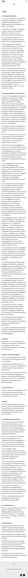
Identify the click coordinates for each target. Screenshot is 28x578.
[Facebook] (21, 575)
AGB (14, 569)
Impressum (9, 569)
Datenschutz (18, 569)
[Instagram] (24, 575)
